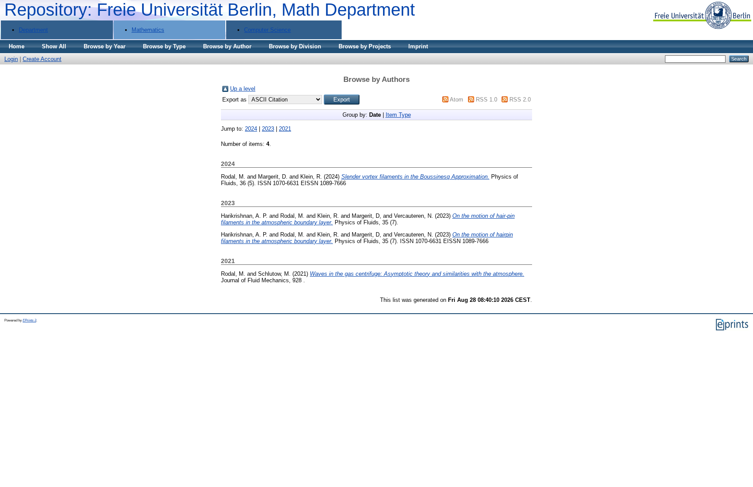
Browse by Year (105, 46)
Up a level (242, 88)
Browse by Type (164, 46)
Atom (456, 99)
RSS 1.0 (486, 99)
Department (33, 30)
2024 (251, 128)
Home (16, 46)
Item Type (398, 115)
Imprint (418, 46)
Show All (54, 46)
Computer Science (267, 30)
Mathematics (148, 30)
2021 (285, 128)
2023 (268, 128)
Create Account (42, 59)
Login (11, 59)
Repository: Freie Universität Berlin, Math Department (209, 9)
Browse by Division (295, 46)
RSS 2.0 (520, 99)
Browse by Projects (365, 46)
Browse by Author (227, 46)
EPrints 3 (29, 320)
